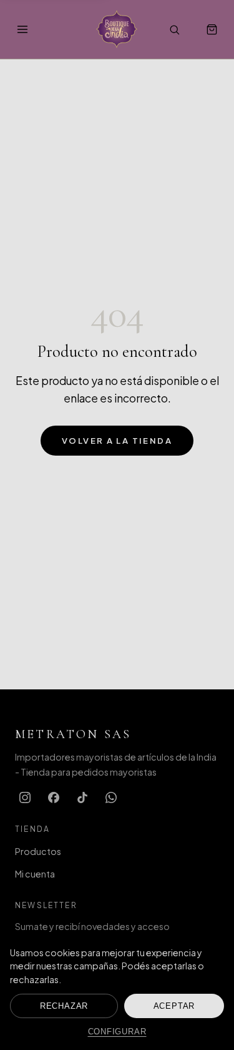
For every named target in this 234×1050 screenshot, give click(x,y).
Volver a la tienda (117, 440)
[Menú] (22, 29)
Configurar (117, 1031)
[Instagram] (25, 797)
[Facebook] (53, 797)
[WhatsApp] (111, 797)
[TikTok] (82, 797)
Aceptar (174, 1006)
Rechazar (64, 1006)
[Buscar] (174, 29)
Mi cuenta (35, 873)
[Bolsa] (211, 29)
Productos (38, 851)
